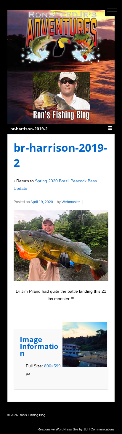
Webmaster (71, 202)
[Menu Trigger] (112, 8)
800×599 (52, 366)
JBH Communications (99, 429)
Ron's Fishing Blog (31, 415)
